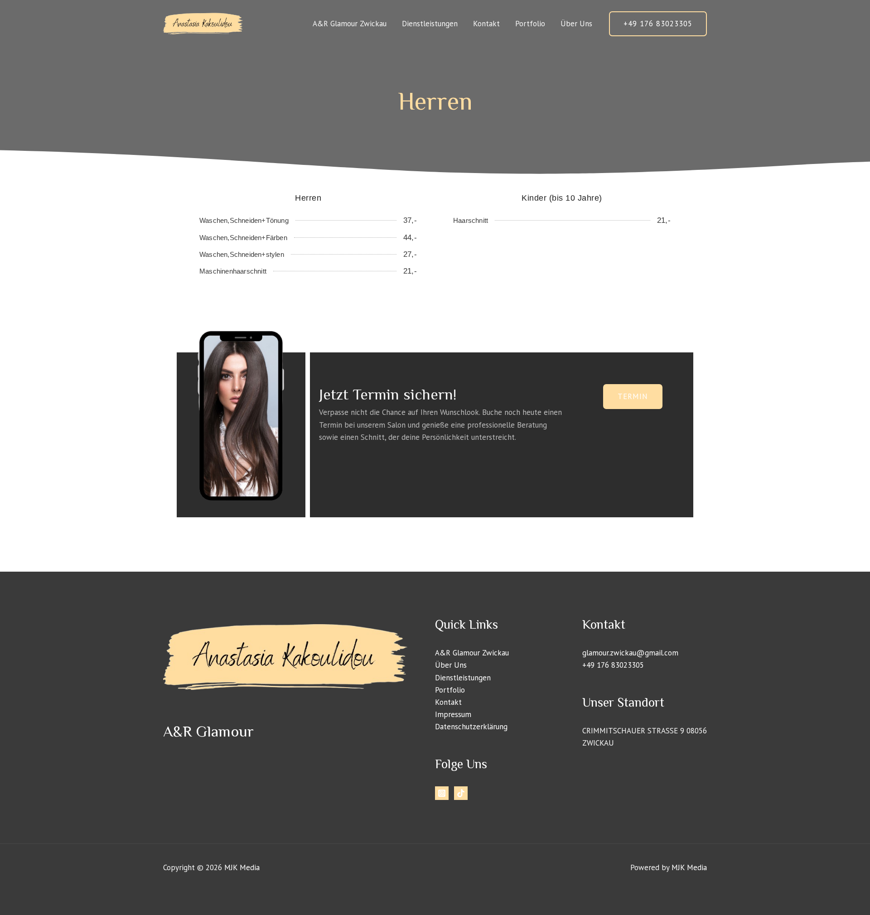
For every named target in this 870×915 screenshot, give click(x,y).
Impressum (453, 714)
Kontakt (486, 24)
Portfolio (530, 24)
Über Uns (576, 24)
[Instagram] (442, 793)
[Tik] (461, 793)
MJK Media (242, 867)
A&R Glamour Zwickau (350, 24)
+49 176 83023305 (613, 665)
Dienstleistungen (430, 24)
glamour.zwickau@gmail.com (630, 653)
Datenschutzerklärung (471, 727)
